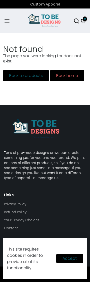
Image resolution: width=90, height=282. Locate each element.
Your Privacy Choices (22, 220)
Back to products (26, 75)
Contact (11, 228)
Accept (69, 258)
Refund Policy (15, 212)
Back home (67, 75)
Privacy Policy (15, 204)
